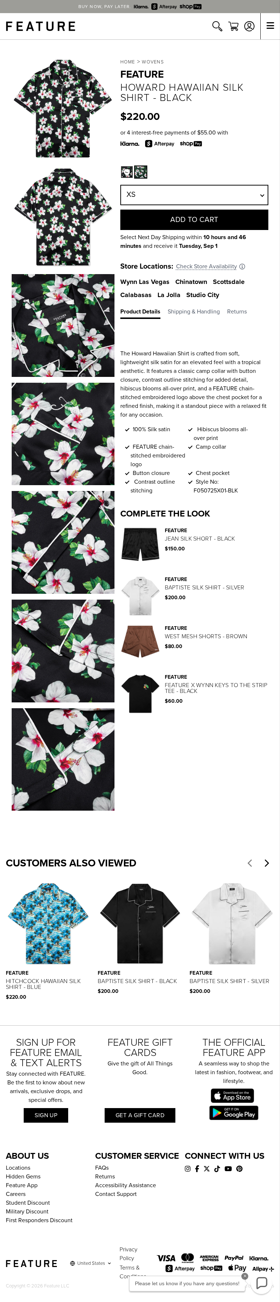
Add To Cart (194, 219)
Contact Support (116, 1194)
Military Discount (27, 1211)
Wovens (153, 62)
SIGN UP (46, 1115)
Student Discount (28, 1203)
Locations (18, 1168)
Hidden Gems (23, 1176)
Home (127, 62)
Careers (16, 1194)
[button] (127, 172)
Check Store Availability (206, 266)
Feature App (22, 1185)
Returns (105, 1176)
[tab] (144, 313)
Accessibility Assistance (125, 1185)
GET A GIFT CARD (140, 1115)
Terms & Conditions (133, 1272)
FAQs (102, 1168)
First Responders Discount (39, 1220)
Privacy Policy (128, 1254)
